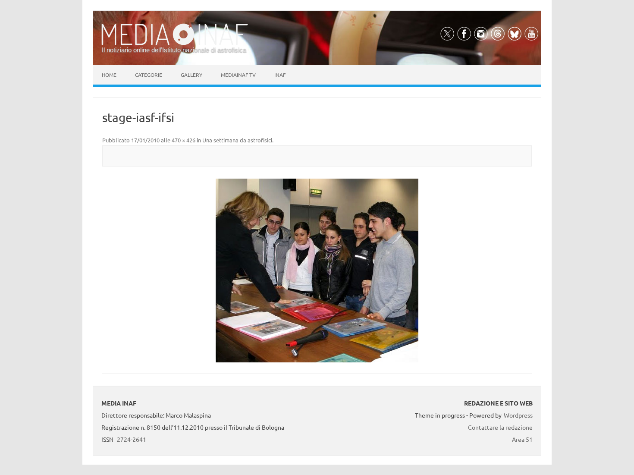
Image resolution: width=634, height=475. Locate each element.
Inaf (280, 74)
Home (109, 74)
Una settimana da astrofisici (237, 140)
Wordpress (518, 415)
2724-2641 (131, 439)
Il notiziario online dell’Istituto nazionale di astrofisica (174, 49)
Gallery (191, 74)
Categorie (148, 74)
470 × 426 (183, 140)
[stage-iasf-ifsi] (317, 270)
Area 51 (522, 439)
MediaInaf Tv (238, 74)
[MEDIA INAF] (174, 43)
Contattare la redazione (500, 427)
